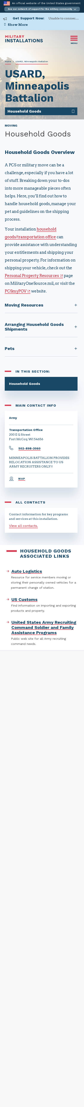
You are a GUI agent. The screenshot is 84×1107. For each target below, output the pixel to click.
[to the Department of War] (7, 3)
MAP (21, 478)
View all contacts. (23, 526)
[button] (42, 9)
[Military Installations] (24, 41)
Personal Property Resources (32, 275)
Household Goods (24, 384)
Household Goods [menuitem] (24, 111)
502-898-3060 (29, 448)
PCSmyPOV (15, 291)
